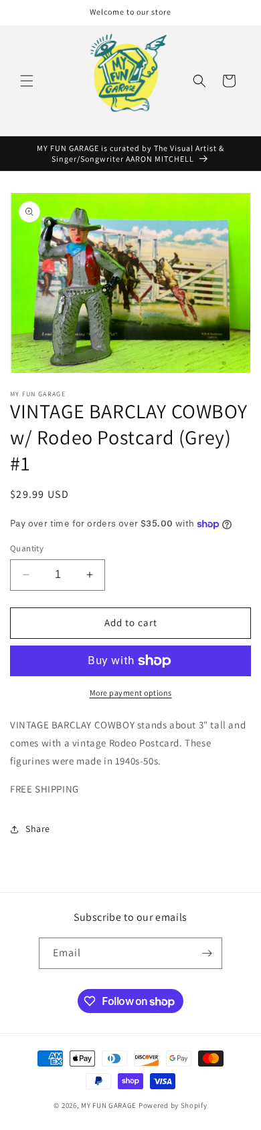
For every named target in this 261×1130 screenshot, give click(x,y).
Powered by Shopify (173, 1105)
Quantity (27, 548)
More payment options (131, 693)
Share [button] (37, 829)
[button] (26, 81)
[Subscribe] (207, 953)
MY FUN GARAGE (109, 1105)
